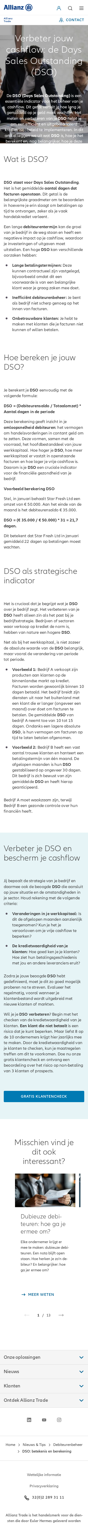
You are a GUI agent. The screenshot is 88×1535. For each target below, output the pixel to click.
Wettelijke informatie (44, 1474)
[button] (60, 8)
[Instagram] (59, 1420)
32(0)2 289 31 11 (48, 1497)
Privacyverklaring (44, 1486)
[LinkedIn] (29, 1420)
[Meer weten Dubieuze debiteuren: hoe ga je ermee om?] (45, 1190)
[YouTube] (44, 1420)
